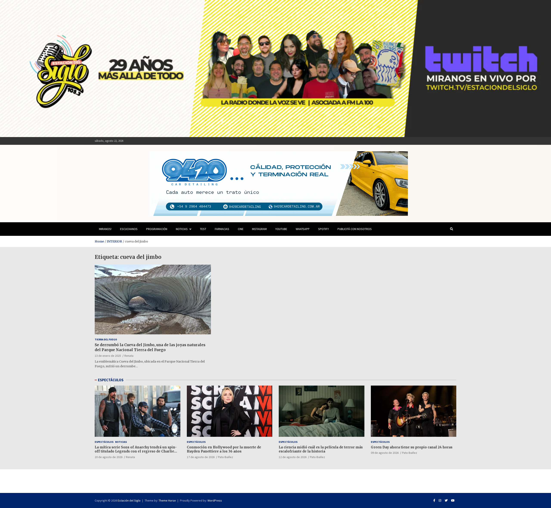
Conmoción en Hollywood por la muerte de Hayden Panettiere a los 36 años (224, 449)
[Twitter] (446, 500)
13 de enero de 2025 (108, 356)
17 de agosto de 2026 (201, 457)
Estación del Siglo (129, 500)
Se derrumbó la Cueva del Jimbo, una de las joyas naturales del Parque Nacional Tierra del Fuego (150, 347)
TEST (203, 229)
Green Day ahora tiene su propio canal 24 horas (411, 447)
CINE (240, 229)
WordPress (214, 500)
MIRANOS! (105, 229)
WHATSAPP (303, 229)
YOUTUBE (281, 229)
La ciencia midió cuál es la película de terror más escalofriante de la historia (321, 449)
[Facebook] (434, 500)
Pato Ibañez (225, 457)
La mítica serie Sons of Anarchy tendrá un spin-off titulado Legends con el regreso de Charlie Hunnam (136, 451)
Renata (128, 356)
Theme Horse (167, 500)
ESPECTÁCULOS (111, 380)
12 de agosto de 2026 (292, 457)
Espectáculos (104, 441)
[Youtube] (452, 500)
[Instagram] (440, 500)
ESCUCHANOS (129, 229)
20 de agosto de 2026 (108, 457)
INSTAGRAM (259, 229)
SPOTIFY (323, 229)
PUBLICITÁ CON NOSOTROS (354, 229)
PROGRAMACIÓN (156, 229)
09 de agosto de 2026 (385, 453)
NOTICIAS (182, 229)
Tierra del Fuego (106, 339)
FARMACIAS (222, 229)
